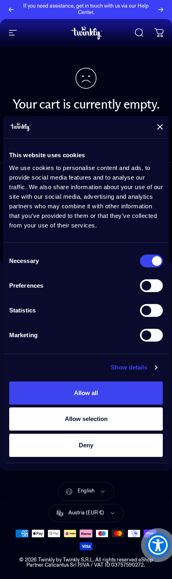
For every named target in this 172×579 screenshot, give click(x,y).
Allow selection (86, 418)
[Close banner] (160, 127)
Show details (129, 367)
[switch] (151, 285)
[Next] (161, 9)
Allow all (86, 392)
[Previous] (11, 9)
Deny (86, 445)
